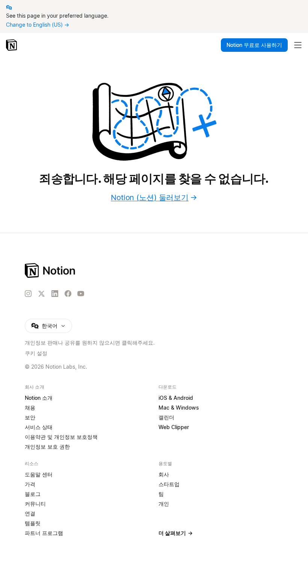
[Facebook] (68, 293)
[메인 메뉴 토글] (298, 45)
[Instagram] (28, 293)
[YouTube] (81, 293)
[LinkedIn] (55, 293)
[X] (41, 294)
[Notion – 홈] (12, 45)
